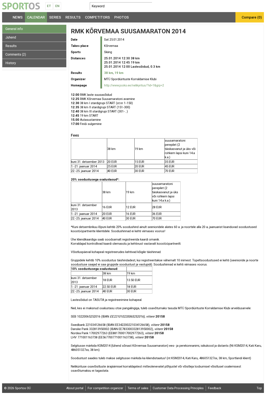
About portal (74, 388)
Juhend (10, 37)
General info (14, 29)
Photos (121, 17)
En (57, 6)
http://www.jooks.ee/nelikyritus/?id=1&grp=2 (134, 85)
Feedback (214, 388)
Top (259, 388)
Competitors (97, 17)
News (18, 17)
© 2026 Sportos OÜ (17, 388)
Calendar (36, 17)
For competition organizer (105, 388)
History (10, 63)
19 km (119, 73)
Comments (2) (15, 54)
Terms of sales (138, 388)
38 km (108, 73)
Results (73, 17)
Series (55, 17)
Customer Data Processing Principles (178, 388)
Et (49, 6)
